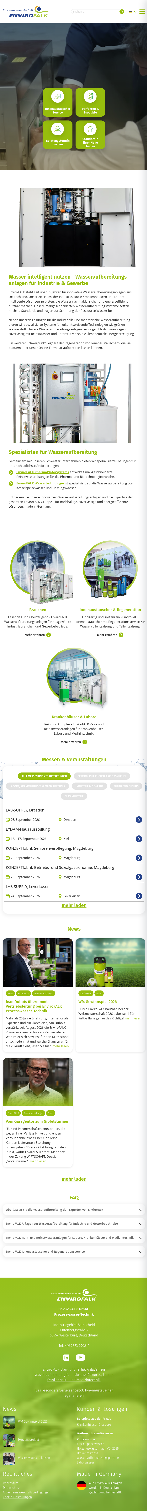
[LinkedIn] (66, 1357)
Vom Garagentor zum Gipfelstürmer (37, 1121)
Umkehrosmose (87, 1453)
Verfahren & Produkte (90, 110)
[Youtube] (80, 1357)
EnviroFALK (23, 993)
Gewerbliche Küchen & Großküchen (101, 776)
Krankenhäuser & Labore (94, 1424)
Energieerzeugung (126, 786)
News (10, 993)
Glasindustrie (74, 796)
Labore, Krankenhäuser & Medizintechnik (37, 786)
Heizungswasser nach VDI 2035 (98, 1448)
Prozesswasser (87, 1439)
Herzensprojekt (28, 1439)
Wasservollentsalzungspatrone (98, 1458)
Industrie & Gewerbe (89, 786)
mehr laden (74, 905)
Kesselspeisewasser (90, 1444)
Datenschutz (11, 1488)
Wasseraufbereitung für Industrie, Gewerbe (68, 1374)
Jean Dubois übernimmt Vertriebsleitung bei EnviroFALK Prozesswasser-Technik (34, 1006)
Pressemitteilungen (43, 993)
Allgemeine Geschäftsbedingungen (26, 1492)
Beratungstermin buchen (58, 142)
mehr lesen (60, 1046)
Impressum (10, 1483)
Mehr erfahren (35, 635)
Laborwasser (85, 1462)
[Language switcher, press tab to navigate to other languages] (132, 11)
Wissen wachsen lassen (34, 1458)
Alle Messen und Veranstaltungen (44, 776)
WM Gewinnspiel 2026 (97, 1001)
